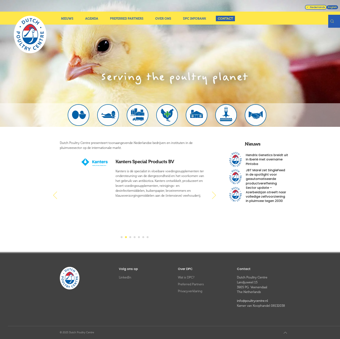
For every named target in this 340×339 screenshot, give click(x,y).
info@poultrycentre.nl (252, 301)
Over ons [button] (163, 18)
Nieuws (67, 18)
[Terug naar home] (30, 34)
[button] (55, 195)
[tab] (122, 237)
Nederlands (317, 7)
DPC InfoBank (194, 18)
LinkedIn (125, 277)
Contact (225, 18)
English (332, 7)
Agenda (91, 18)
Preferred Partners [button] (126, 18)
